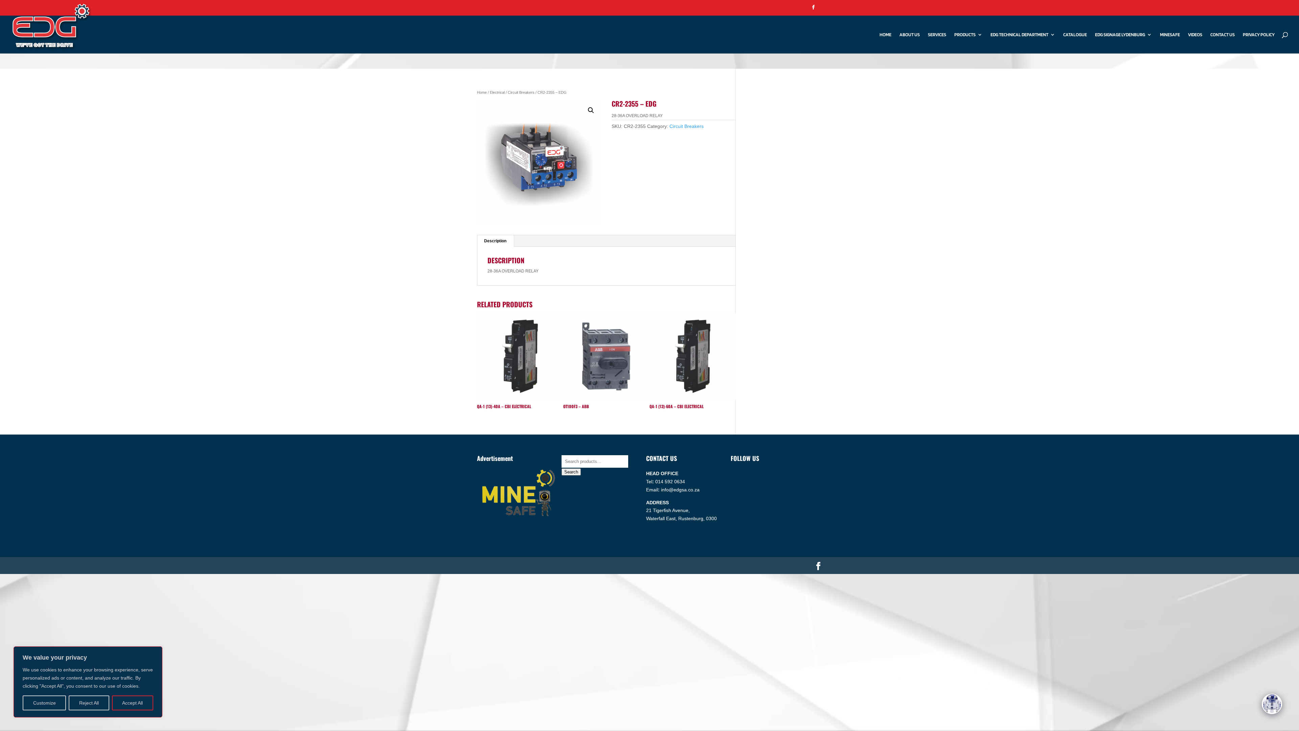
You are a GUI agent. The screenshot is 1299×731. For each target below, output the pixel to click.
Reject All (89, 703)
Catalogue (1075, 34)
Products (965, 34)
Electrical (497, 92)
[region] (88, 681)
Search (571, 471)
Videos (1195, 34)
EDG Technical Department (1019, 34)
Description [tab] (495, 241)
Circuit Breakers (521, 92)
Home (885, 34)
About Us (909, 34)
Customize (44, 703)
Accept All (132, 703)
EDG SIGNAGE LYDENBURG (1120, 34)
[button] (591, 110)
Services (937, 34)
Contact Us (1222, 34)
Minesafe (1170, 34)
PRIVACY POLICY (1259, 34)
